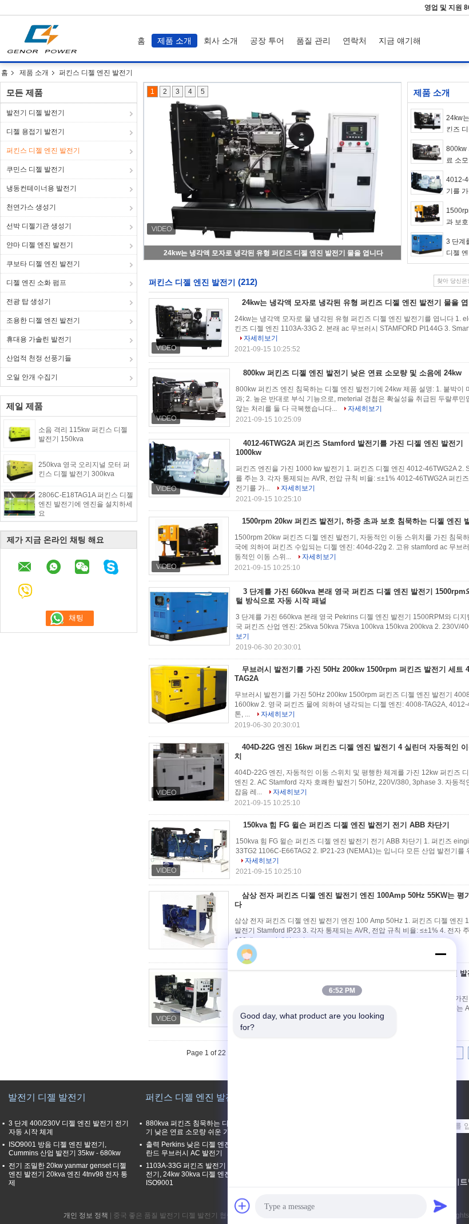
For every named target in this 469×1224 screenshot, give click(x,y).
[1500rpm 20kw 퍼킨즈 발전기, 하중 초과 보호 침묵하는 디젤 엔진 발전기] (427, 213)
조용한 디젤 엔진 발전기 (43, 320)
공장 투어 (267, 40)
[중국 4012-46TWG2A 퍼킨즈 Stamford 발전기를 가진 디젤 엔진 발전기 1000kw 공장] (189, 468)
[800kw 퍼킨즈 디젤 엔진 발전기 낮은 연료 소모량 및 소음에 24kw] (427, 152)
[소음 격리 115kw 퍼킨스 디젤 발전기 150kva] (19, 433)
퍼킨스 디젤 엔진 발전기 (43, 150)
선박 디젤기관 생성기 (38, 226)
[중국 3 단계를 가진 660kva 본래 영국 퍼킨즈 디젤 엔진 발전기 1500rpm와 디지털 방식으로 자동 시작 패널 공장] (189, 616)
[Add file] (242, 1205)
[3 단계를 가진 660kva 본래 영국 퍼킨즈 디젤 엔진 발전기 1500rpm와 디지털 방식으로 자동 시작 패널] (427, 244)
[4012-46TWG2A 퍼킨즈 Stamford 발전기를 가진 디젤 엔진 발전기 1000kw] (427, 183)
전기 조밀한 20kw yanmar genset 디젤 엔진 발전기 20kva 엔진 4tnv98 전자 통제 (68, 1174)
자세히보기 (261, 338)
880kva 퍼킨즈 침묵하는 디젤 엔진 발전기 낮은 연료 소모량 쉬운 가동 (206, 1127)
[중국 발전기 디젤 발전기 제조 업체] (45, 38)
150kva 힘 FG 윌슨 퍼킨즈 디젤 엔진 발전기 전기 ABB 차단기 (346, 825)
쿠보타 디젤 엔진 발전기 (43, 264)
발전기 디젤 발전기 (35, 113)
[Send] (440, 1205)
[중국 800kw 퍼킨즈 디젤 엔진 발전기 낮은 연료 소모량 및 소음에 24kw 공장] (189, 398)
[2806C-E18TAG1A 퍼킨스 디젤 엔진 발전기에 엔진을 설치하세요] (19, 503)
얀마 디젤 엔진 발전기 (39, 245)
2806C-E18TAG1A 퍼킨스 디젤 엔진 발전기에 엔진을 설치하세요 (85, 504)
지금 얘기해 (400, 41)
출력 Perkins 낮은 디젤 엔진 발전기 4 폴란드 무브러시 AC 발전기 (207, 1148)
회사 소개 (221, 40)
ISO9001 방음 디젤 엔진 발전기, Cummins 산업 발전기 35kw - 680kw (65, 1148)
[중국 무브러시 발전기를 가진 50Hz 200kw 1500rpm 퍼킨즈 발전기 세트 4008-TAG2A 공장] (189, 694)
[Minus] (440, 954)
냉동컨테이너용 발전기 (41, 188)
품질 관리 (313, 40)
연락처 (355, 40)
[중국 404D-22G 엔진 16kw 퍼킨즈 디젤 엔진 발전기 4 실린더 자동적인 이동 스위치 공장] (189, 772)
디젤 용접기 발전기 (35, 132)
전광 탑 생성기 (28, 302)
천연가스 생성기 (31, 207)
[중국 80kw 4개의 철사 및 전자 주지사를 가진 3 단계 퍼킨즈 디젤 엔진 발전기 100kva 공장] (189, 998)
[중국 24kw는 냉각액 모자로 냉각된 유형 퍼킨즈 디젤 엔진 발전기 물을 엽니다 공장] (189, 327)
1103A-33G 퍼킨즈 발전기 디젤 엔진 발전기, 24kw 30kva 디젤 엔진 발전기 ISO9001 (205, 1174)
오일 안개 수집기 (32, 377)
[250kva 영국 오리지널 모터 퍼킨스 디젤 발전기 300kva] (19, 468)
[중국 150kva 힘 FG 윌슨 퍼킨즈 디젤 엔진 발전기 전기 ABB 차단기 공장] (189, 850)
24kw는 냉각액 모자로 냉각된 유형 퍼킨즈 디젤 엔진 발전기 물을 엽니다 (273, 253)
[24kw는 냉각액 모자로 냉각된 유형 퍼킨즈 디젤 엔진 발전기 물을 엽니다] (427, 121)
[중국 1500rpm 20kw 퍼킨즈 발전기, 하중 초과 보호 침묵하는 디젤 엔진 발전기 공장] (189, 546)
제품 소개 (174, 40)
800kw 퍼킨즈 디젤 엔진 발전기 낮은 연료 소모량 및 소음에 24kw (352, 373)
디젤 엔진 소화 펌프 (36, 283)
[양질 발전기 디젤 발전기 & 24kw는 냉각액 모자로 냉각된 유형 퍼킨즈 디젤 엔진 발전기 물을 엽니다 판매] (273, 171)
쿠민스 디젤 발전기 (35, 169)
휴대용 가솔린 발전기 (38, 339)
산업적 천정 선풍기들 (38, 358)
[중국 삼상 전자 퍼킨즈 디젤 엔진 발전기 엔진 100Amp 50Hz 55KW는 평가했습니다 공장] (189, 920)
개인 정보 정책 (85, 1215)
